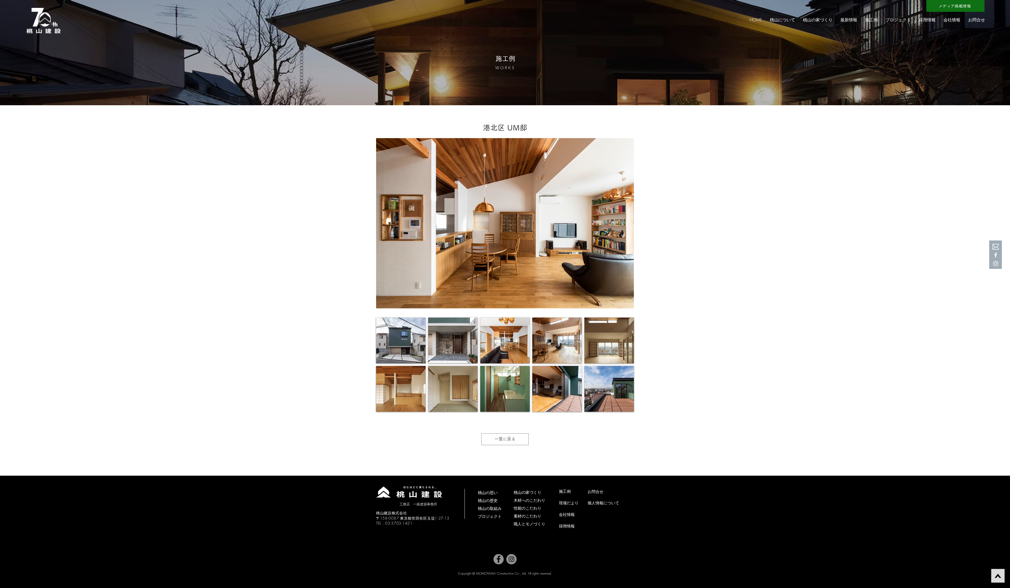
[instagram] (995, 263)
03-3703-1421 (398, 523)
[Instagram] (511, 559)
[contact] (995, 246)
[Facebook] (995, 255)
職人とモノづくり (529, 524)
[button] (782, 19)
